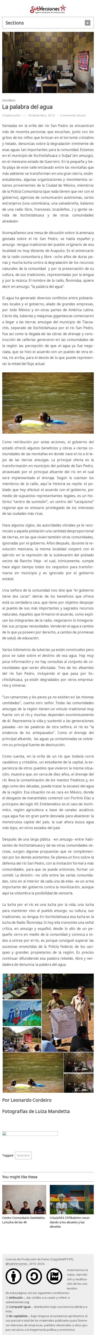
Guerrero (23, 1155)
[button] (21, 986)
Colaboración (11, 115)
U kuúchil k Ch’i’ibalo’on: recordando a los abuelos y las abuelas (70, 1222)
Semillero (8, 100)
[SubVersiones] (48, 8)
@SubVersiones (16, 1264)
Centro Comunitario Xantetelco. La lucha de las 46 (23, 1220)
